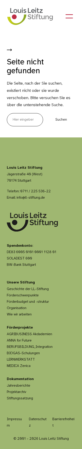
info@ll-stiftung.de (31, 198)
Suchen (61, 120)
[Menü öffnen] (69, 16)
